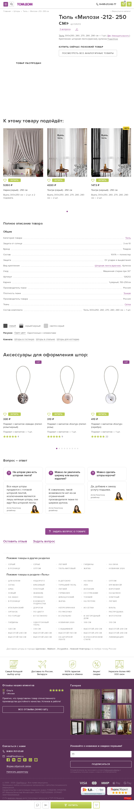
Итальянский (16, 608)
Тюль (61, 35)
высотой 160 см (17, 637)
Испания (89, 589)
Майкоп (51, 648)
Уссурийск (62, 648)
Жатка (87, 568)
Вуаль (112, 608)
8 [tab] (75, 448)
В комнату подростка (39, 602)
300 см (87, 622)
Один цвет (20, 332)
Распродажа (116, 612)
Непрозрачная (67, 608)
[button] (13, 152)
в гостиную (40, 616)
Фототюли (115, 616)
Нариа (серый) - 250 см (15, 190)
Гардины (89, 564)
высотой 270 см (93, 633)
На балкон (115, 593)
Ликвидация (116, 637)
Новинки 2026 (117, 568)
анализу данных (15, 798)
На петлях (89, 601)
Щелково (41, 648)
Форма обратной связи (19, 766)
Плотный (38, 589)
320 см (12, 629)
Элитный (114, 597)
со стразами (91, 593)
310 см (112, 622)
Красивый (39, 585)
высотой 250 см (93, 629)
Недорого (39, 581)
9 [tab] (77, 448)
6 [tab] (69, 448)
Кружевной (115, 585)
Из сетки (89, 608)
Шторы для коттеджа (68, 339)
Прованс (38, 597)
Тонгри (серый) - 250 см (59, 190)
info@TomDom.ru (15, 756)
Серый (11, 564)
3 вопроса (65, 29)
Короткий (114, 589)
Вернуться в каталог (121, 11)
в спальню (65, 616)
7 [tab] (72, 448)
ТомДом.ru (21, 782)
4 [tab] (64, 448)
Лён (86, 585)
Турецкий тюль (67, 585)
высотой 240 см (17, 633)
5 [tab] (67, 448)
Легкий (63, 564)
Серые (36, 564)
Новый (12, 593)
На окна (113, 564)
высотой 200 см (118, 629)
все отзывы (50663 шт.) (33, 709)
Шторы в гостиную (24, 339)
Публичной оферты (111, 770)
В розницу (14, 568)
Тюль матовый (67, 568)
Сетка (128, 304)
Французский (66, 597)
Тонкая (127, 293)
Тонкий (88, 597)
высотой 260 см (42, 637)
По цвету (38, 612)
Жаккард (38, 593)
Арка (10, 589)
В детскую (65, 581)
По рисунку (65, 612)
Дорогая (38, 608)
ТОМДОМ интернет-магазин (25, 4)
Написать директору (17, 771)
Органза (13, 612)
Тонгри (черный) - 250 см (104, 190)
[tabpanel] (23, 164)
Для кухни (14, 581)
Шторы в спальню (45, 339)
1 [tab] (67, 211)
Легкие (113, 601)
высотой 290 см (118, 633)
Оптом (37, 568)
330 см (37, 629)
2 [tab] (59, 448)
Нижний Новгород (80, 648)
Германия (64, 593)
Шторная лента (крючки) (108, 265)
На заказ (13, 597)
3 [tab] (62, 448)
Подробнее (112, 39)
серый (12, 325)
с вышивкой (66, 629)
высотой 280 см (42, 633)
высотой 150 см (67, 633)
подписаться (101, 764)
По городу (14, 616)
